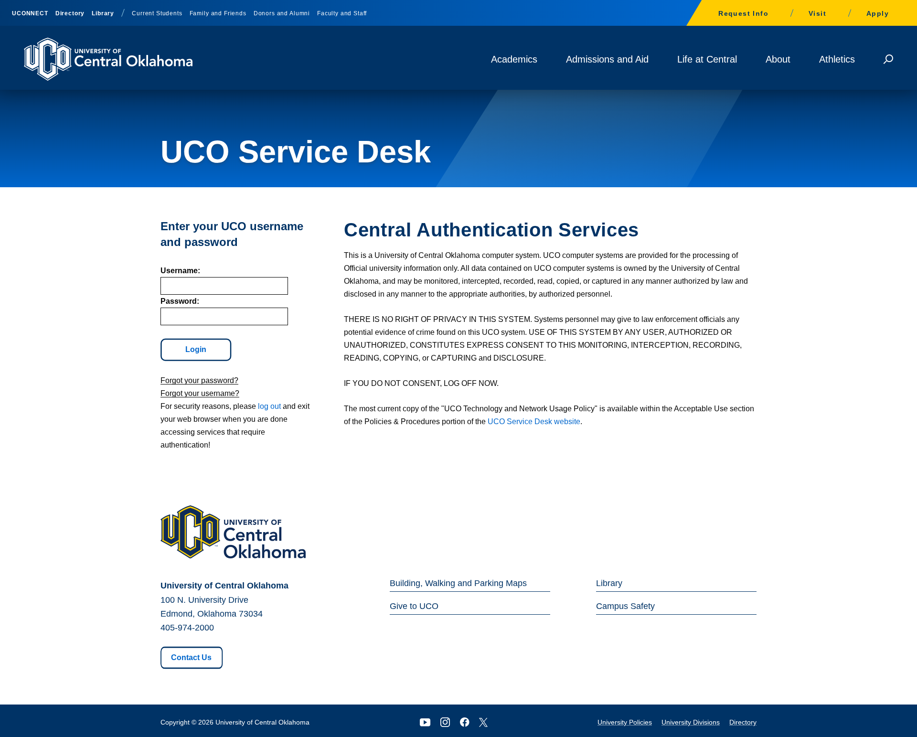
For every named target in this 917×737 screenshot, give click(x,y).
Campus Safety (625, 606)
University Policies (624, 722)
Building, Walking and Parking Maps (458, 583)
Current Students (157, 13)
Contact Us (191, 657)
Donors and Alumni (282, 13)
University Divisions (690, 722)
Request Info (743, 13)
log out (269, 406)
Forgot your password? (199, 380)
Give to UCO (414, 606)
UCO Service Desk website (534, 421)
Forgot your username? (199, 393)
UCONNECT (30, 13)
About (778, 59)
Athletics (837, 59)
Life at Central (707, 59)
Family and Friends (218, 13)
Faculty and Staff (342, 13)
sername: (180, 271)
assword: (179, 301)
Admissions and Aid (607, 59)
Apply (877, 13)
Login (195, 349)
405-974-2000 (187, 627)
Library (103, 13)
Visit (817, 13)
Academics (514, 59)
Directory (70, 13)
